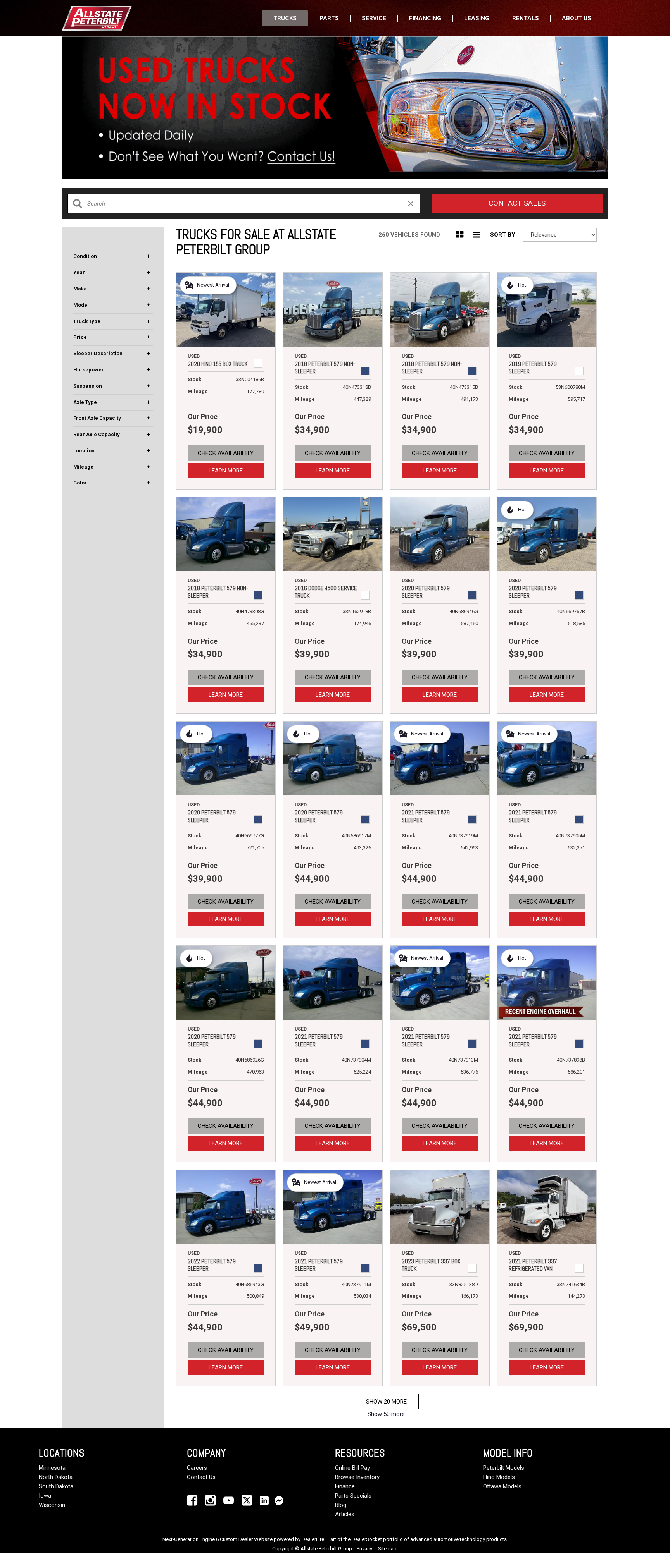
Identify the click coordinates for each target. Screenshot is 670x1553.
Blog (340, 1504)
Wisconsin (52, 1504)
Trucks (285, 18)
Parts (329, 18)
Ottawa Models (502, 1486)
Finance (345, 1486)
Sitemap (387, 1548)
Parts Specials (353, 1495)
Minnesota (52, 1467)
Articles (344, 1514)
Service (374, 18)
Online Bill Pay (352, 1467)
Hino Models (499, 1477)
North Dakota (56, 1477)
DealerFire (313, 1539)
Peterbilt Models (503, 1467)
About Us (576, 18)
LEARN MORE (226, 470)
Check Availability (226, 453)
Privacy (364, 1548)
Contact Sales (517, 203)
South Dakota (56, 1486)
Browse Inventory (357, 1477)
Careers (197, 1467)
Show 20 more (386, 1401)
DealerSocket (367, 1539)
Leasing (476, 18)
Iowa (45, 1495)
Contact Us (201, 1477)
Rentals (525, 18)
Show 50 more (386, 1413)
